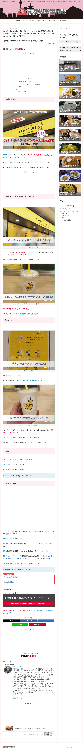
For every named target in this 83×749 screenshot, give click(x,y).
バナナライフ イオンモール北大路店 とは (29, 84)
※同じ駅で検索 (9, 582)
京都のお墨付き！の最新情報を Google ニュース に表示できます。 (28, 603)
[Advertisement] (29, 64)
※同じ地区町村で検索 (11, 577)
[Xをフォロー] (25, 656)
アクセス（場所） (23, 91)
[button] (79, 28)
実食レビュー (21, 87)
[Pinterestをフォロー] (31, 656)
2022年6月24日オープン (24, 82)
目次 (26, 78)
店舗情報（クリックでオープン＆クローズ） (19, 569)
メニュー (20, 89)
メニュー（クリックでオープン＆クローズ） (19, 476)
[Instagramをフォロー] (28, 656)
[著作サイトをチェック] (22, 656)
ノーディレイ (17, 666)
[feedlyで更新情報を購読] (34, 656)
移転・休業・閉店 (7, 589)
